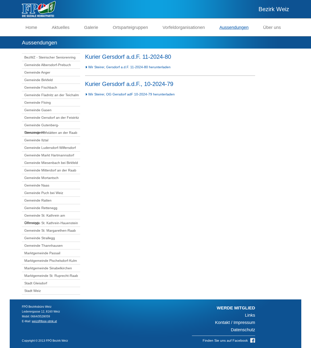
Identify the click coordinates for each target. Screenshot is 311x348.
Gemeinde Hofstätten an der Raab (50, 133)
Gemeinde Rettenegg (40, 208)
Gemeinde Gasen (38, 110)
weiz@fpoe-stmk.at (44, 321)
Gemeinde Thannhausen (43, 245)
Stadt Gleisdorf (35, 283)
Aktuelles (60, 27)
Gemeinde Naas (36, 185)
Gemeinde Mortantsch (41, 178)
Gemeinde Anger (37, 72)
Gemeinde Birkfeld (38, 80)
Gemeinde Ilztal (36, 140)
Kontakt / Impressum (235, 322)
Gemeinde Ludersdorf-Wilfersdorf (50, 148)
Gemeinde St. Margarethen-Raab (50, 230)
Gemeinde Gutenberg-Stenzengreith (41, 128)
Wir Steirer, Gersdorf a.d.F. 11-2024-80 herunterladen (129, 67)
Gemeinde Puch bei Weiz (43, 193)
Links (250, 315)
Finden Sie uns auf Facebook (225, 340)
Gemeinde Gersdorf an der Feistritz (51, 117)
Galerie (91, 27)
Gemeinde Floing (37, 102)
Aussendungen (234, 27)
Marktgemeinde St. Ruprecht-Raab (51, 276)
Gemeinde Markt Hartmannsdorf (49, 155)
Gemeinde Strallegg (39, 238)
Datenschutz (243, 329)
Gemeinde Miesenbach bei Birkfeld (51, 163)
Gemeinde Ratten (38, 200)
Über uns (272, 27)
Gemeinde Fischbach (40, 87)
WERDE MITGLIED (236, 308)
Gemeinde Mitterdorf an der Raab (50, 170)
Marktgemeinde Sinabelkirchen (48, 268)
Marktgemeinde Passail (42, 253)
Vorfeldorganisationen (184, 27)
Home (31, 27)
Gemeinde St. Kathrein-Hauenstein (51, 223)
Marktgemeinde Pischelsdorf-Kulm (50, 261)
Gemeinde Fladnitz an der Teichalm (51, 95)
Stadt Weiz (32, 291)
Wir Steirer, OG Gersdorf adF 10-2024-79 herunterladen (131, 94)
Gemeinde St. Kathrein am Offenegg (44, 219)
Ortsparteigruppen (130, 27)
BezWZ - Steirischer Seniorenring (50, 57)
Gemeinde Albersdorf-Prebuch (47, 65)
